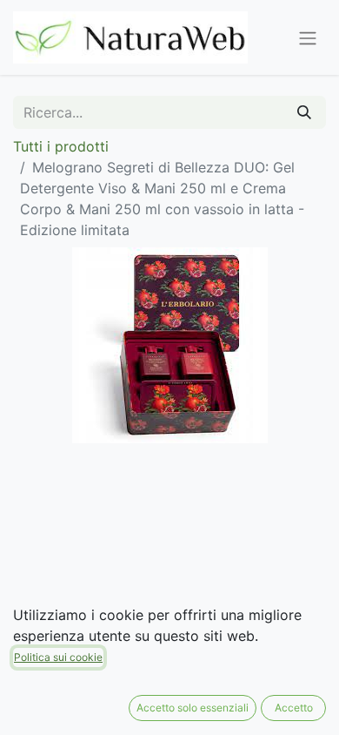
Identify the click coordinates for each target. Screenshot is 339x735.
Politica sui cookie (58, 657)
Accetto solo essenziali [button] (192, 707)
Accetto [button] (294, 707)
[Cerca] (304, 112)
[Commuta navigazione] (307, 37)
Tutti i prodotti (61, 146)
